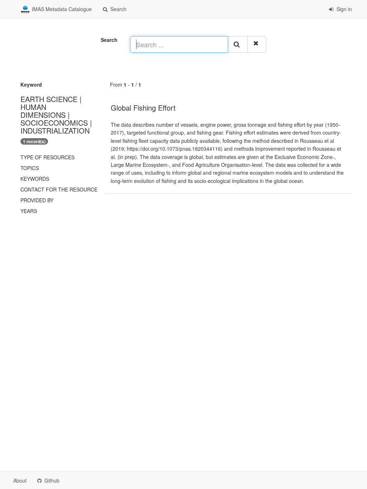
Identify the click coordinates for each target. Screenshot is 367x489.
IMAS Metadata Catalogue (61, 9)
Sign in (343, 9)
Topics (29, 167)
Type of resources (47, 157)
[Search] (238, 44)
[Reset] (256, 44)
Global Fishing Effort (143, 107)
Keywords (34, 178)
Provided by (36, 200)
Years (28, 210)
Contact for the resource (58, 189)
